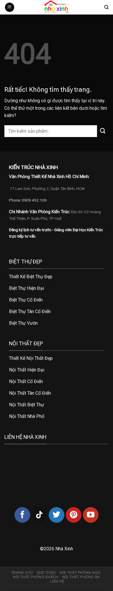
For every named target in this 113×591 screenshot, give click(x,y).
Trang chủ (22, 573)
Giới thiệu (46, 573)
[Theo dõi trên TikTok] (39, 515)
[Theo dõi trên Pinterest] (73, 515)
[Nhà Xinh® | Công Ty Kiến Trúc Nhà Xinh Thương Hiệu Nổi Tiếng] (56, 7)
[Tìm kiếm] (106, 7)
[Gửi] (103, 131)
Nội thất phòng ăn (81, 577)
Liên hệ (57, 581)
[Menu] (9, 7)
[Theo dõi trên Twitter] (56, 515)
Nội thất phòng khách (35, 577)
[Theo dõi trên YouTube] (91, 515)
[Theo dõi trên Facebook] (22, 515)
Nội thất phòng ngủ (80, 573)
